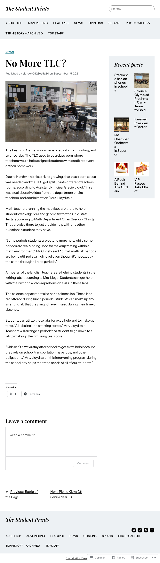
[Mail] (152, 530)
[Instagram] (140, 530)
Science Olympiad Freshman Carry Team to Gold (141, 100)
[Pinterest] (134, 530)
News (9, 52)
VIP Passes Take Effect (141, 185)
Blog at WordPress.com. (80, 558)
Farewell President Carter (141, 123)
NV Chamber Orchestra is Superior (121, 144)
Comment (83, 463)
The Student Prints (27, 8)
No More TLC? (35, 63)
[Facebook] (146, 530)
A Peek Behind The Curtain (121, 185)
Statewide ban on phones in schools (121, 82)
